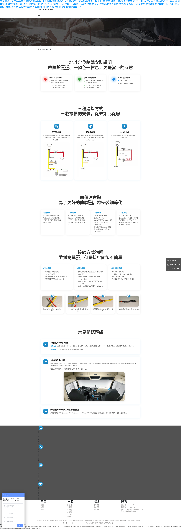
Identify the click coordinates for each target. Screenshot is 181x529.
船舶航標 (69, 513)
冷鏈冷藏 (69, 506)
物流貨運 (69, 511)
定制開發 (96, 504)
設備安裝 (96, 507)
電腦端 (42, 504)
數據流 (42, 507)
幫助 (43, 49)
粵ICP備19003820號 (68, 523)
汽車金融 (69, 516)
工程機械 (69, 507)
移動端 (42, 506)
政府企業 (69, 504)
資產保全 (69, 514)
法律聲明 (106, 523)
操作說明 (96, 506)
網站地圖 (111, 523)
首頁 (39, 49)
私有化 (42, 509)
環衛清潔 (69, 509)
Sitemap (116, 523)
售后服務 (96, 509)
